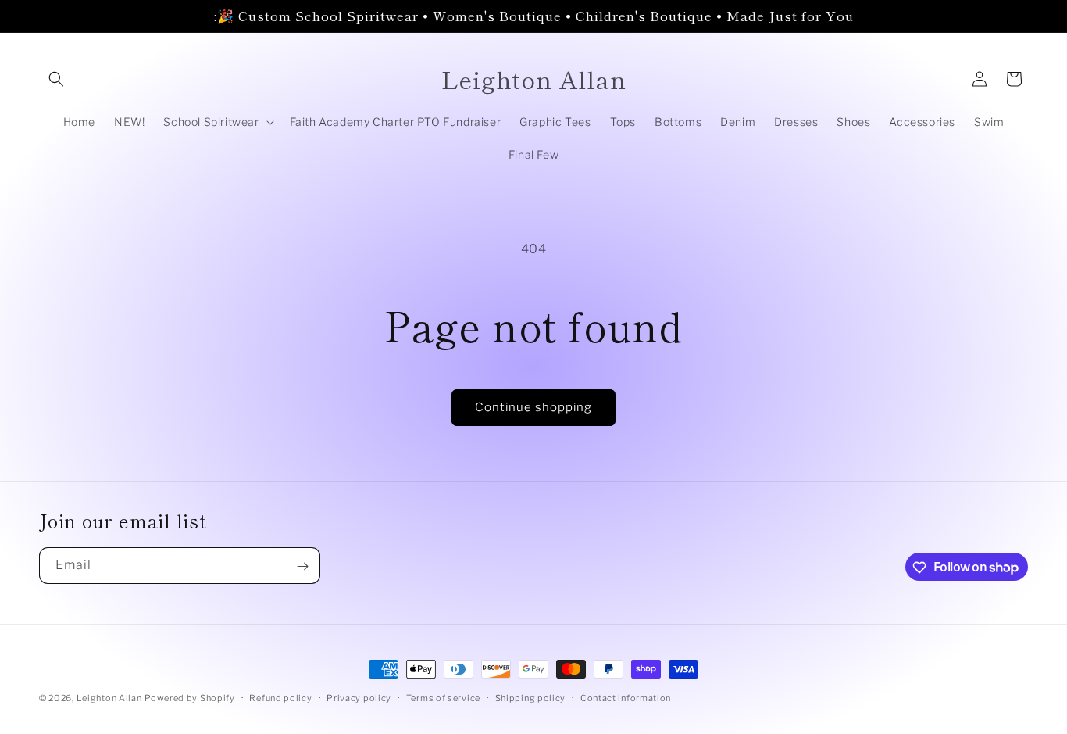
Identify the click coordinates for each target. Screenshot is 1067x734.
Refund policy (280, 697)
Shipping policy (530, 697)
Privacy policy (359, 697)
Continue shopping (533, 407)
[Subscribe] (302, 566)
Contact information (625, 697)
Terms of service (443, 697)
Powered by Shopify (190, 698)
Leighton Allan (109, 698)
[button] (56, 79)
